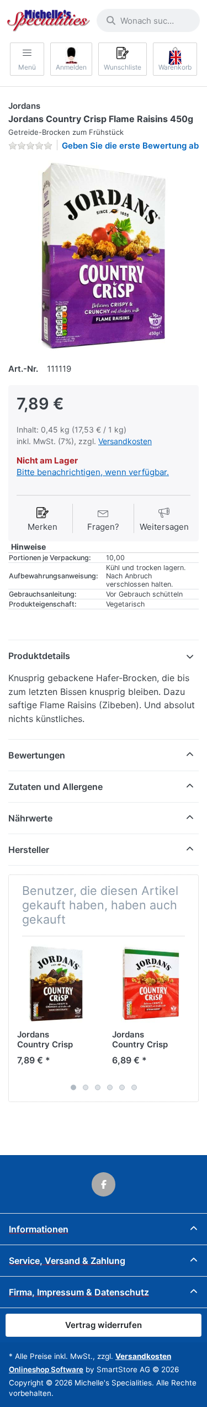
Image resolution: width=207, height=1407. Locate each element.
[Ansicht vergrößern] (103, 255)
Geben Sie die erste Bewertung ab (130, 145)
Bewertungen (36, 755)
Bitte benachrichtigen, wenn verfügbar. (93, 472)
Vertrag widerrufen (103, 1325)
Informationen (38, 1229)
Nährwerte (30, 818)
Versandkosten (125, 441)
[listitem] (103, 255)
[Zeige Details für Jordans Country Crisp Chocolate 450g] (56, 984)
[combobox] (148, 20)
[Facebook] (104, 1184)
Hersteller (28, 849)
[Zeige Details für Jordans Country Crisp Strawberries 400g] (151, 984)
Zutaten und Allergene (55, 786)
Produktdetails (39, 655)
